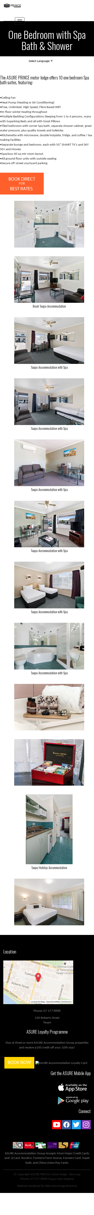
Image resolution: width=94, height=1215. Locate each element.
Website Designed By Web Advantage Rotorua (47, 1186)
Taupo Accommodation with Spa (49, 367)
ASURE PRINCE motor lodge (49, 1174)
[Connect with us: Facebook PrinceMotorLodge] (66, 1125)
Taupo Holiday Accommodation (49, 867)
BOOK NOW (19, 1062)
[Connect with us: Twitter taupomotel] (76, 1125)
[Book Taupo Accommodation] (49, 279)
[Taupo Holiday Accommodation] (49, 829)
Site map (75, 1174)
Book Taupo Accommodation (49, 306)
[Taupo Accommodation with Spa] (49, 340)
